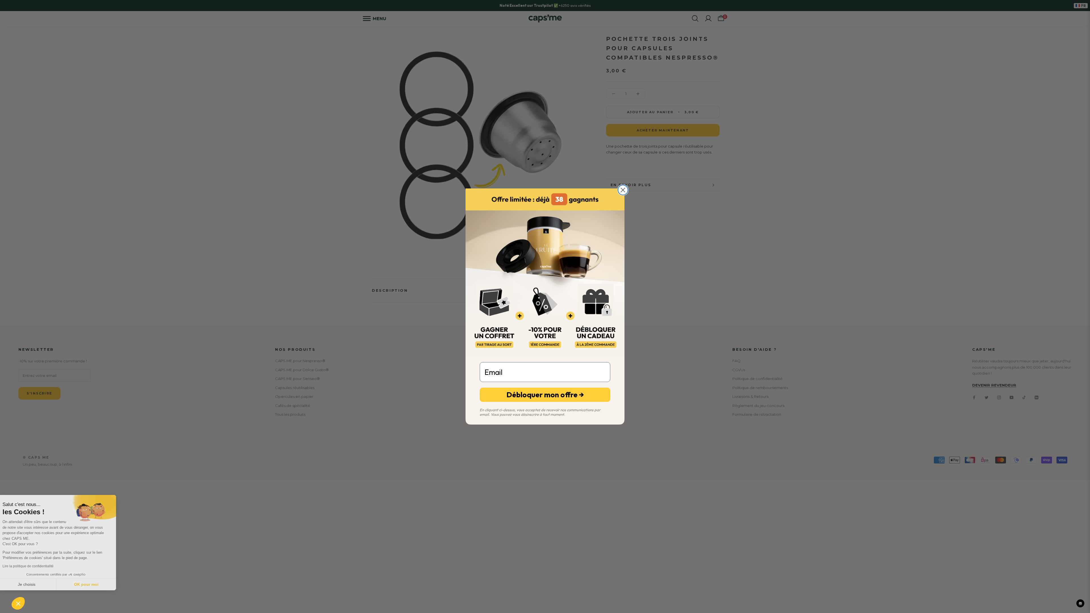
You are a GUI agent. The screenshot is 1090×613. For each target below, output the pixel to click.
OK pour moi (95, 584)
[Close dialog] (623, 190)
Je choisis (35, 584)
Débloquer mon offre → (545, 394)
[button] (18, 603)
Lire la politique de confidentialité (36, 566)
